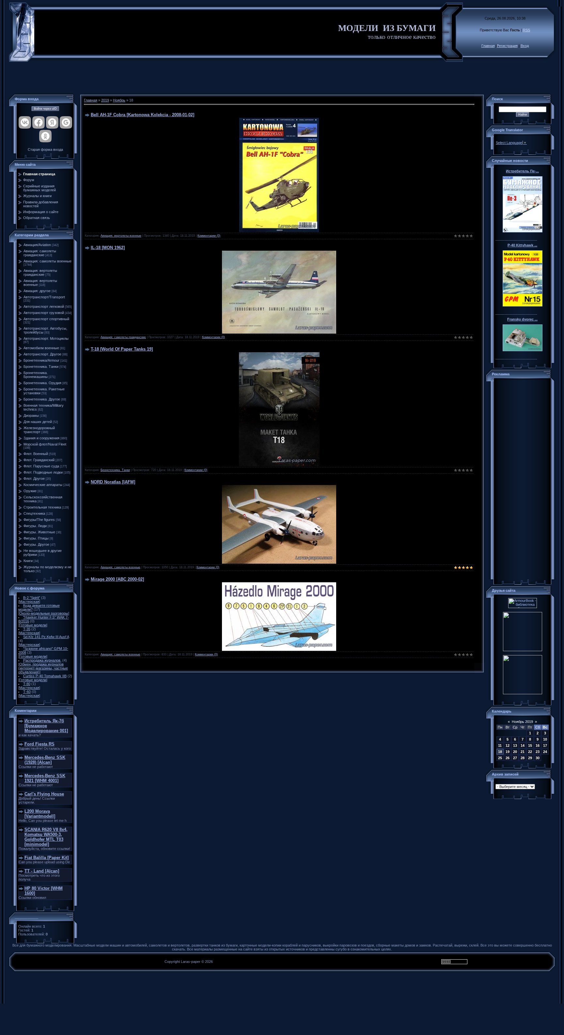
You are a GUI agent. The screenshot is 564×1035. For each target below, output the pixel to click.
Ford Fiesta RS (39, 744)
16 (538, 745)
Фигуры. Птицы (36, 538)
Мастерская (29, 602)
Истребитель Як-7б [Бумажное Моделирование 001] (46, 725)
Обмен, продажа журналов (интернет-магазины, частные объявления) (43, 668)
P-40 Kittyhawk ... (522, 245)
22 (530, 752)
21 (523, 752)
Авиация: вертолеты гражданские (40, 272)
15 (530, 745)
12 (507, 745)
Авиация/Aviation (37, 245)
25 (500, 758)
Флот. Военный (36, 454)
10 (545, 739)
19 (507, 752)
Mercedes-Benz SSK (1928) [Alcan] (44, 760)
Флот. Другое (34, 478)
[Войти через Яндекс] (52, 122)
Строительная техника (42, 507)
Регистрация (507, 46)
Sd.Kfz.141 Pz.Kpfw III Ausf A (46, 637)
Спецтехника (34, 513)
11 (500, 745)
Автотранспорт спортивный (46, 319)
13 (515, 745)
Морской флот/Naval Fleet (45, 444)
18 (500, 752)
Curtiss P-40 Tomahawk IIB (45, 676)
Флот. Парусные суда (41, 466)
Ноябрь (119, 100)
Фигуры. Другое (36, 544)
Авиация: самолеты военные (47, 261)
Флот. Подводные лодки (43, 472)
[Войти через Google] (66, 122)
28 (523, 758)
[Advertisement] (282, 78)
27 (515, 758)
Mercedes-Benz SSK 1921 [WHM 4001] (44, 778)
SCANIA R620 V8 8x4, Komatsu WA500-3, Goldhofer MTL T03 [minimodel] (46, 837)
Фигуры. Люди (35, 526)
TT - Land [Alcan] (41, 871)
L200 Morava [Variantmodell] (39, 814)
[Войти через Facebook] (38, 122)
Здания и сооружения (41, 438)
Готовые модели (32, 625)
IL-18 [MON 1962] (108, 247)
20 (515, 752)
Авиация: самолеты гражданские (40, 253)
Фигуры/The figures (39, 520)
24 (545, 752)
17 (545, 745)
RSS (526, 30)
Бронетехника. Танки (41, 367)
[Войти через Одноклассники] (45, 136)
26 (507, 758)
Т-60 (27, 692)
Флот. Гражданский (39, 460)
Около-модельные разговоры (43, 613)
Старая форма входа (45, 149)
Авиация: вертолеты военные (121, 235)
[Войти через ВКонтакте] (25, 122)
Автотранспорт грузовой (44, 313)
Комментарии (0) (208, 235)
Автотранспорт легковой (44, 306)
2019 (105, 100)
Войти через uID (45, 108)
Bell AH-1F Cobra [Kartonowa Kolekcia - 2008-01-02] (142, 114)
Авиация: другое (37, 291)
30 (538, 758)
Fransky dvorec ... (522, 319)
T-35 (26, 629)
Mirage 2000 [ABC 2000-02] (117, 579)
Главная (488, 46)
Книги (28, 561)
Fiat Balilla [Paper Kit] (46, 857)
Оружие (30, 491)
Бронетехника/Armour (41, 360)
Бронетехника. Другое (42, 399)
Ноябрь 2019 (522, 722)
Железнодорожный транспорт (39, 430)
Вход (525, 46)
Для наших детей (38, 422)
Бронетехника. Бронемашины (36, 375)
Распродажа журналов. (42, 660)
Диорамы (31, 415)
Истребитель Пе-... (522, 171)
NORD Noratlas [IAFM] (113, 481)
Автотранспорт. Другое (42, 354)
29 (530, 758)
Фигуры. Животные (39, 532)
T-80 (26, 684)
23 (538, 752)
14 (523, 745)
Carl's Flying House (44, 794)
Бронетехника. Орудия (42, 383)
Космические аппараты (43, 485)
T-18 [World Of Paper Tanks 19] (122, 349)
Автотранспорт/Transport (44, 297)
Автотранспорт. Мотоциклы (46, 338)
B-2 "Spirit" (31, 598)
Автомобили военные (41, 348)
